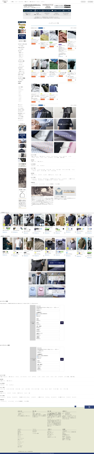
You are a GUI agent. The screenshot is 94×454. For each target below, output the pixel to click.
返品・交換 (49, 411)
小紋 (60, 174)
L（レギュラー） (64, 178)
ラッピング (20, 76)
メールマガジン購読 (36, 433)
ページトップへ (75, 406)
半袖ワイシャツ (20, 439)
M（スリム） (40, 178)
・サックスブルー (21, 89)
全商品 (12, 1)
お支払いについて (50, 433)
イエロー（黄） (58, 169)
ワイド (38, 165)
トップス (69, 156)
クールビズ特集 (26, 401)
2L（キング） (56, 179)
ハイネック (33, 157)
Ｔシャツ (60, 156)
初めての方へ (20, 118)
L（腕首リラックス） (72, 178)
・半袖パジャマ (21, 71)
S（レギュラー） (34, 178)
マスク (45, 157)
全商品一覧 (19, 432)
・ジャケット (20, 62)
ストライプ (40, 174)
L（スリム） (59, 178)
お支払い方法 (20, 411)
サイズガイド (20, 111)
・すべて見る (20, 45)
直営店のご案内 (21, 109)
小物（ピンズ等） (21, 73)
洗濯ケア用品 (20, 74)
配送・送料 (34, 411)
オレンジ (34, 170)
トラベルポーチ (50, 157)
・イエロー (19, 98)
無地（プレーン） (34, 174)
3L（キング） (61, 179)
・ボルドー (19, 95)
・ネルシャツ (20, 59)
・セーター (20, 64)
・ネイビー (19, 91)
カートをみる (90, 1)
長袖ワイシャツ (33, 161)
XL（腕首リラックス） (48, 179)
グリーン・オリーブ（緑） (66, 169)
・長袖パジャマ (21, 69)
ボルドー (38, 170)
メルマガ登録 (20, 116)
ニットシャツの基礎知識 (18, 401)
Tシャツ (38, 1)
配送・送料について (50, 432)
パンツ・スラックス (54, 156)
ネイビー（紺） (49, 169)
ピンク (54, 169)
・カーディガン (21, 66)
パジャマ (41, 157)
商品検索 (20, 81)
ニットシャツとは (11, 401)
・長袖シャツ (20, 52)
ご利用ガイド (20, 115)
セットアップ (21, 1)
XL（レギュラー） (41, 179)
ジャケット (43, 1)
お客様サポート (64, 411)
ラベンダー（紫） (44, 170)
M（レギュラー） (46, 178)
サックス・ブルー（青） (41, 169)
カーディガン (65, 156)
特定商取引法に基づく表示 (22, 451)
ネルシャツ (36, 156)
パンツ (16, 1)
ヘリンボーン (45, 174)
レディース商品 (56, 157)
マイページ (83, 1)
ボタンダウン (33, 165)
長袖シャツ (26, 1)
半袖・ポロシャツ (32, 1)
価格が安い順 (36, 105)
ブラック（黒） (53, 170)
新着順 (44, 105)
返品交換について (21, 113)
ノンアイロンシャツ (3, 401)
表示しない (39, 315)
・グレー (19, 92)
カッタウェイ (42, 165)
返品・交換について (50, 434)
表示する (38, 316)
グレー (49, 170)
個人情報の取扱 (30, 451)
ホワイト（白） (33, 169)
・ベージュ (19, 96)
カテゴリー (19, 429)
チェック (56, 174)
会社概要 (63, 429)
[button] (1, 224)
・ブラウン (19, 99)
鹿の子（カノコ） (51, 174)
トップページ (20, 120)
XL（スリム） (35, 179)
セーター (37, 157)
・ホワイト (19, 88)
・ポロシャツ (20, 54)
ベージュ (73, 169)
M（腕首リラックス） (53, 178)
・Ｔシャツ (20, 57)
